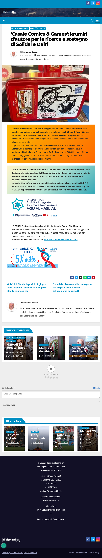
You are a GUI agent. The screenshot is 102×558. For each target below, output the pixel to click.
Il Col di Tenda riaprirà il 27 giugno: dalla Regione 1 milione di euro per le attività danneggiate (27, 287)
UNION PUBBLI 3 (30, 553)
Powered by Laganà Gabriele (12, 553)
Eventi (32, 28)
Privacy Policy (81, 553)
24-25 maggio (42, 55)
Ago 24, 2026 (38, 443)
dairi (89, 55)
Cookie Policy (94, 553)
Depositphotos (59, 519)
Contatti (71, 553)
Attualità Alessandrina (19, 28)
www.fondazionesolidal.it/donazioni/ (60, 240)
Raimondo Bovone (30, 52)
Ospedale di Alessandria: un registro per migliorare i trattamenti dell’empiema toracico (73, 287)
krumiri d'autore (26, 59)
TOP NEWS (10, 431)
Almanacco (11, 337)
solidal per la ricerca (41, 59)
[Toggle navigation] (97, 20)
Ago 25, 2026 (13, 443)
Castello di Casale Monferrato (61, 55)
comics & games (80, 55)
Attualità (20, 337)
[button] (92, 20)
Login (97, 388)
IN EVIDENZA (41, 28)
